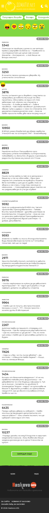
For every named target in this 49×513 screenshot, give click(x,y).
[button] (2, 6)
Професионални (8, 322)
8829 (5, 173)
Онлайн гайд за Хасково (13, 504)
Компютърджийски (10, 201)
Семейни (5, 170)
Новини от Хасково (21, 501)
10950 (6, 128)
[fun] (28, 26)
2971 (5, 258)
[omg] (21, 26)
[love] (14, 26)
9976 (5, 280)
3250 (5, 72)
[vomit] (42, 26)
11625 (36, 474)
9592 (5, 204)
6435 (5, 407)
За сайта (5, 501)
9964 (5, 302)
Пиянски (5, 42)
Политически (7, 405)
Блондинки (6, 232)
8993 (5, 148)
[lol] (7, 26)
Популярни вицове (12, 17)
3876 (5, 92)
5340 (5, 45)
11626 (5, 352)
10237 (6, 432)
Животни (5, 299)
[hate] (35, 26)
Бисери (30, 17)
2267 (5, 325)
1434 (5, 374)
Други (4, 89)
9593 (5, 235)
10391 (12, 474)
